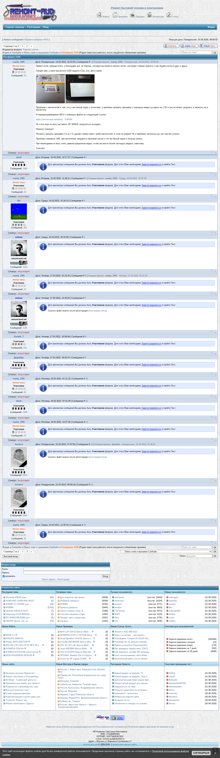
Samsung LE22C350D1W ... (19, 614)
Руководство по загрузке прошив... (132, 642)
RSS (46, 39)
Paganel (26, 49)
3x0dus (172, 621)
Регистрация (33, 27)
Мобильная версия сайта (127, 697)
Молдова (64, 681)
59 (52, 597)
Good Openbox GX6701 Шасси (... (76, 638)
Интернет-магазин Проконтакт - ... (22, 673)
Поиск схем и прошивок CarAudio (41, 52)
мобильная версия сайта (124, 744)
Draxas (172, 703)
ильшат (118, 604)
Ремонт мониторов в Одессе (20, 703)
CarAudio (16, 52)
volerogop (173, 597)
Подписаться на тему (125, 686)
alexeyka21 (174, 700)
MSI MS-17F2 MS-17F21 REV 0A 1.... (24, 645)
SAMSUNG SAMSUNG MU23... (21, 600)
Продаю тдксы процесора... (73, 617)
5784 (50, 607)
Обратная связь (53, 727)
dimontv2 (173, 697)
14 (92, 484)
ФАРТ (117, 614)
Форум (6, 52)
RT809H (9, 607)
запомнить (10, 576)
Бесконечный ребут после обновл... (132, 658)
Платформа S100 (70, 52)
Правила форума (33, 39)
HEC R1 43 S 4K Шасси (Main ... (75, 645)
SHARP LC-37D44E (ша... (18, 604)
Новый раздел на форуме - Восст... (132, 676)
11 (87, 401)
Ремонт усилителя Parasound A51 (131, 645)
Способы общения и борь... (73, 614)
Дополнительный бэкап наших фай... (133, 680)
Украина (64, 694)
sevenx (172, 604)
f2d (18, 200)
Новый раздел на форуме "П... (129, 673)
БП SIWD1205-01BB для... (18, 617)
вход (104, 310)
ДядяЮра (19, 357)
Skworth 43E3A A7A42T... (18, 611)
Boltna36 (173, 680)
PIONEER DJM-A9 (15, 648)
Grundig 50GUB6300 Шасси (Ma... (76, 642)
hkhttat (172, 614)
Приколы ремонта (68, 607)
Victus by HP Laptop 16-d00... (74, 658)
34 (52, 604)
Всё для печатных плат (17, 690)
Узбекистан (65, 675)
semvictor (119, 600)
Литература (158, 16)
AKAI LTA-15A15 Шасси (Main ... (75, 631)
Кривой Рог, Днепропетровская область (88, 698)
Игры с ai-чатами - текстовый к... (130, 635)
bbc (170, 607)
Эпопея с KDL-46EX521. (126, 631)
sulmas (35, 49)
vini (116, 621)
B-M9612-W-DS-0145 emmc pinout (22, 652)
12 (87, 422)
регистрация (94, 310)
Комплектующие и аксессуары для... (24, 697)
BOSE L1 (10, 635)
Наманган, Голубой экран (84, 684)
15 (85, 525)
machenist (119, 597)
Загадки (64, 621)
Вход (45, 27)
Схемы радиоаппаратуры (18, 693)
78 (52, 621)
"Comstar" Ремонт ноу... (17, 700)
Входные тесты (122, 700)
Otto (117, 617)
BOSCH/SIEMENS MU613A (19, 655)
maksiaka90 (174, 611)
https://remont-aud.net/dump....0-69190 (54, 119)
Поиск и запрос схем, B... (72, 611)
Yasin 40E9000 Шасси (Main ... (75, 648)
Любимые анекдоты (69, 600)
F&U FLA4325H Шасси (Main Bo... (76, 652)
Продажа (140, 16)
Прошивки (123, 16)
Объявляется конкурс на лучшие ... (132, 703)
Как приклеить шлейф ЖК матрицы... (133, 652)
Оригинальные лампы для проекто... (24, 683)
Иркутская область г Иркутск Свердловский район (77, 705)
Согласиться (201, 753)
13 (92, 444)
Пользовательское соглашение (111, 727)
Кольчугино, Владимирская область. (86, 688)
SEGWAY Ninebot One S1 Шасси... (77, 655)
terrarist (19, 444)
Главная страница (15, 27)
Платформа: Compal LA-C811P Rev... (132, 638)
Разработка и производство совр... (23, 686)
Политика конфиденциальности (78, 727)
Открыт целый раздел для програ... (132, 683)
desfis (171, 690)
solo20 (172, 676)
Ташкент (76, 701)
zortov (172, 617)
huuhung (173, 600)
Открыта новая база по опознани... (131, 690)
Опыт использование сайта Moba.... (132, 655)
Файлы (106, 16)
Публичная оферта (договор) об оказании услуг (151, 727)
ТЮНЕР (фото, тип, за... (18, 621)
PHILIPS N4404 (13, 638)
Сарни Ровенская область (81, 694)
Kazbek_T (19, 336)
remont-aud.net (90, 744)
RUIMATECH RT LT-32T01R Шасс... (77, 635)
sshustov (173, 693)
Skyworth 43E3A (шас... (17, 597)
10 (87, 378)
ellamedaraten (175, 686)
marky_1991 (19, 62)
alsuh (19, 157)
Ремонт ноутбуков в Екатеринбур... (23, 676)
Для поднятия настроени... (73, 597)
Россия (63, 669)
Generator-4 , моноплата (126, 693)
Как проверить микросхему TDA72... (132, 648)
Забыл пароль (49, 579)
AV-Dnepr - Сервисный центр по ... (22, 680)
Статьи (175, 16)
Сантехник (120, 611)
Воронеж (72, 691)
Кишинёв (74, 681)
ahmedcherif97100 (177, 683)
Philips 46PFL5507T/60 (17, 642)
